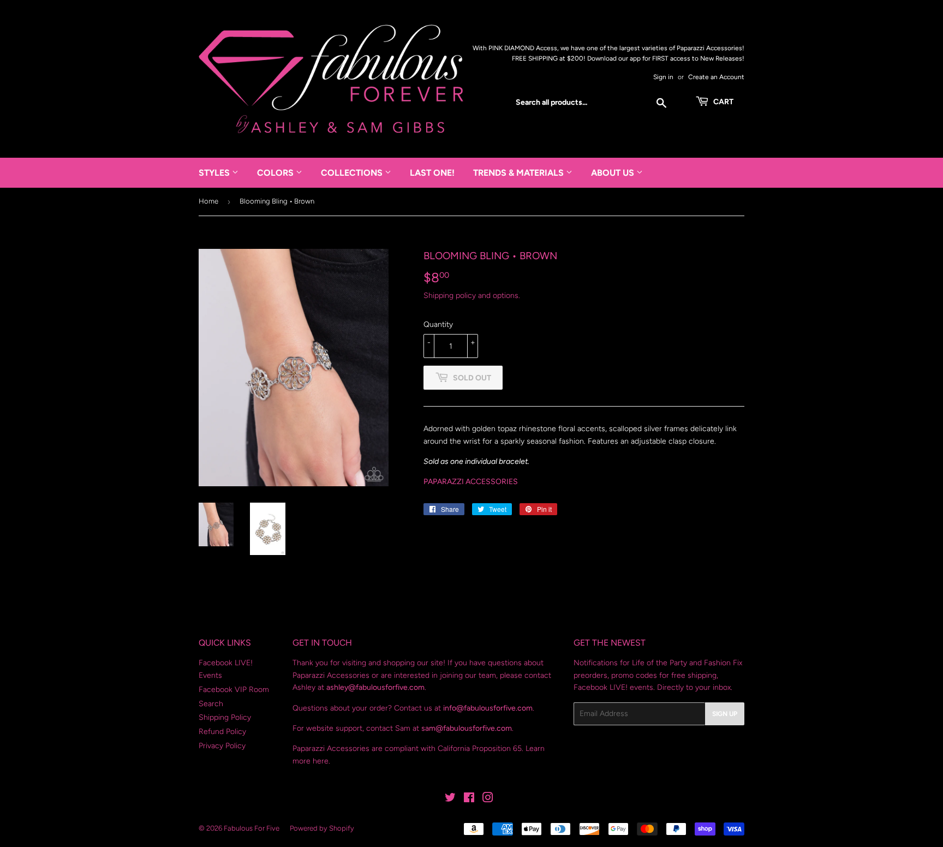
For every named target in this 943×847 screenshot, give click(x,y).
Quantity (438, 324)
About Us (613, 173)
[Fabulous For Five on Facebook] (469, 799)
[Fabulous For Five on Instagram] (487, 799)
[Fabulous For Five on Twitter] (450, 799)
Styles (215, 173)
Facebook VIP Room (234, 689)
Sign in (663, 77)
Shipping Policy (225, 717)
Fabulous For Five (251, 828)
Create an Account (716, 77)
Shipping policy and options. (471, 295)
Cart (722, 101)
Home (208, 201)
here (321, 761)
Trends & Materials (519, 173)
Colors (276, 173)
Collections (353, 173)
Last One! (432, 173)
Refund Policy (222, 731)
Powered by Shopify (322, 828)
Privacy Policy (222, 745)
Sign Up (724, 714)
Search (211, 703)
